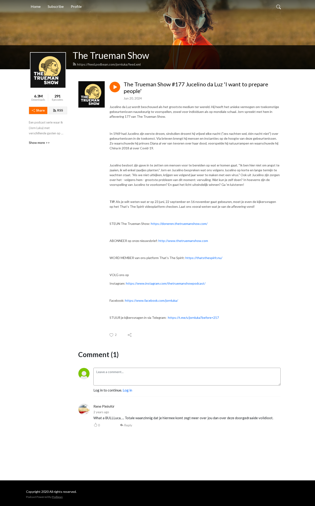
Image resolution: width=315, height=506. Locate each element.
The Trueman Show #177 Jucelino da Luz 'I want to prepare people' (196, 87)
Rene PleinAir (104, 406)
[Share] (130, 335)
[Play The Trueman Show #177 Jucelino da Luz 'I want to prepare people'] (115, 87)
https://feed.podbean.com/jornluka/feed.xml (109, 64)
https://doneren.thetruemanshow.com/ (179, 224)
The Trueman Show (111, 55)
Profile (76, 6)
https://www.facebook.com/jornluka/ (152, 300)
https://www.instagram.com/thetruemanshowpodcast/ (166, 283)
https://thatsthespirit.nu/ (204, 258)
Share (40, 110)
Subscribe (56, 6)
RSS (60, 110)
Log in (127, 390)
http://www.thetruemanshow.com (183, 241)
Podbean (57, 497)
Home (36, 6)
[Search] (278, 6)
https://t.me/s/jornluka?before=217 (193, 317)
